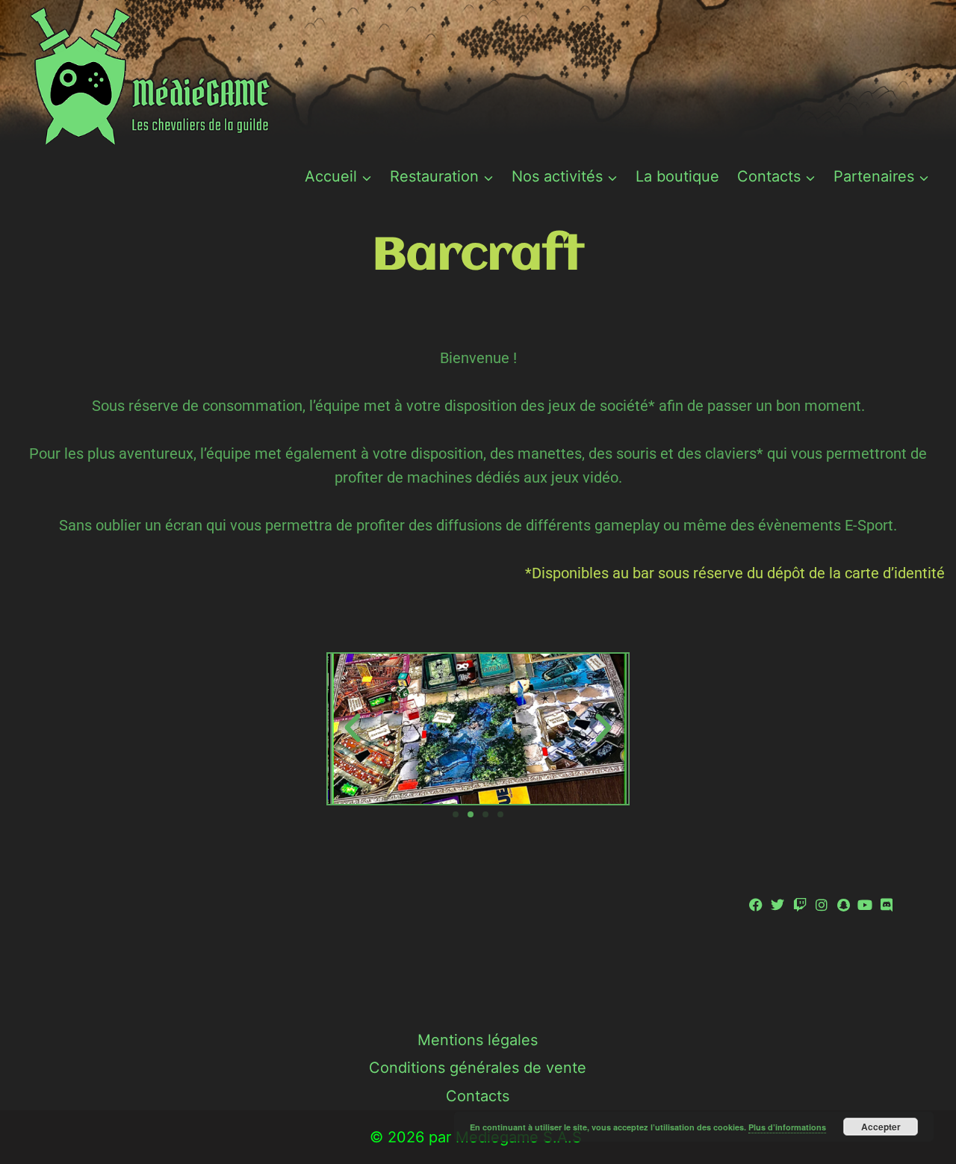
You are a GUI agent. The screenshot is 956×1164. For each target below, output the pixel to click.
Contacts (477, 1096)
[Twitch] (799, 904)
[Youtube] (865, 904)
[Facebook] (756, 904)
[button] (352, 728)
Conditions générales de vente (477, 1068)
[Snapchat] (843, 904)
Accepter (881, 1126)
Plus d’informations (787, 1127)
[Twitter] (778, 904)
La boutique (677, 176)
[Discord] (887, 904)
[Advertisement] (478, 962)
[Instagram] (821, 904)
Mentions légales (478, 1040)
